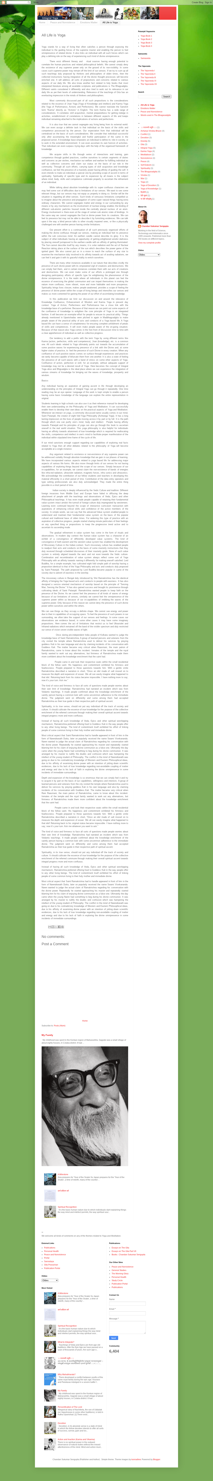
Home (42, 22)
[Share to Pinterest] (62, 927)
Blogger (156, 1459)
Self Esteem (146, 165)
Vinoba (144, 175)
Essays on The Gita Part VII (124, 1251)
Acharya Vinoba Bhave (151, 131)
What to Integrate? (66, 1342)
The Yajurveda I (148, 70)
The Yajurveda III (148, 77)
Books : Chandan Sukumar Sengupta (128, 1254)
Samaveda (145, 58)
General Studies (119, 1270)
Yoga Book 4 (146, 46)
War (142, 178)
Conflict (144, 134)
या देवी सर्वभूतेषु (146, 199)
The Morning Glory (120, 1273)
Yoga (143, 182)
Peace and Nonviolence (62, 22)
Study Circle (117, 1280)
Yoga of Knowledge (149, 189)
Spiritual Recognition (67, 1207)
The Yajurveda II (148, 74)
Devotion (145, 137)
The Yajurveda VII (149, 84)
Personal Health (51, 1251)
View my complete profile (149, 243)
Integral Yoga (147, 148)
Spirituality (145, 168)
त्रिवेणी (143, 192)
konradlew (136, 1459)
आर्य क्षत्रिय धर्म (63, 1191)
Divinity (144, 141)
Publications (49, 1248)
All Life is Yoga (110, 22)
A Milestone (63, 1174)
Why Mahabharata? (67, 1374)
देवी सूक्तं (144, 195)
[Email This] (49, 927)
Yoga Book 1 (146, 36)
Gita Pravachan (51, 1265)
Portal (46, 1258)
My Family (47, 1035)
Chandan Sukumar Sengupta (155, 226)
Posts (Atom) (59, 1026)
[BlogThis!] (53, 927)
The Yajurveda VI (148, 81)
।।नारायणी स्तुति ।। (149, 127)
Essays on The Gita (120, 1248)
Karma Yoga (146, 151)
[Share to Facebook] (59, 927)
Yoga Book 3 (146, 43)
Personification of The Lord (70, 1407)
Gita (142, 144)
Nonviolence (146, 158)
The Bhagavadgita (149, 171)
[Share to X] (56, 927)
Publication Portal (52, 1268)
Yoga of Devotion (148, 185)
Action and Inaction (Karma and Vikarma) (76, 1439)
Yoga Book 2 (146, 39)
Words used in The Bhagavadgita (156, 115)
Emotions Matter (89, 22)
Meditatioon (146, 154)
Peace (143, 161)
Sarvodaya (49, 1261)
